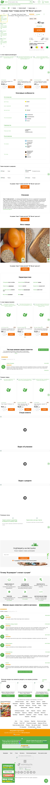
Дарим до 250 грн (42, 723)
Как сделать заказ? (36, 725)
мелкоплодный (27, 289)
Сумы (44, 705)
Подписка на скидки (31, 723)
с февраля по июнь (28, 131)
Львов (33, 703)
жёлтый (27, 101)
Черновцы (15, 714)
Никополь (28, 705)
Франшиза (5, 753)
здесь (16, 353)
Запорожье (15, 703)
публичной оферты (7, 209)
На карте (45, 742)
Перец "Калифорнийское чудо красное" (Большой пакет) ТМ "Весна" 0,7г (24, 82)
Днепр (43, 701)
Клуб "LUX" (22, 723)
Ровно (39, 705)
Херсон (28, 703)
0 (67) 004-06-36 (15, 743)
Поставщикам (23, 727)
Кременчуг (28, 714)
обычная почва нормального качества (30, 152)
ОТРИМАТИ (8, 775)
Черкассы (22, 703)
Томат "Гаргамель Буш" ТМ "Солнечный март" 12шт (23, 404)
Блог (16, 721)
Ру (33, 2)
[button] (48, 72)
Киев (27, 701)
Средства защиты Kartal (18, 725)
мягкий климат (30, 140)
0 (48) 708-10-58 (6, 743)
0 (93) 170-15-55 (14, 741)
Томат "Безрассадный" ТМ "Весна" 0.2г (6, 82)
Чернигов (31, 707)
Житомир (37, 707)
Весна (22, 294)
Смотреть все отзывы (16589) (25, 671)
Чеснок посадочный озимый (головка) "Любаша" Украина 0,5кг (40, 82)
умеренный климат (29, 146)
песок (28, 154)
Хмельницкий (24, 707)
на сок (28, 120)
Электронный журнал (31, 753)
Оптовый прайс (31, 727)
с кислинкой (10, 294)
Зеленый (28, 110)
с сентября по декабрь (27, 130)
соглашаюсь (17, 560)
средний (26, 105)
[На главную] (2, 2)
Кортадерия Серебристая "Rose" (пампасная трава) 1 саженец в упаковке (8, 329)
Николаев (21, 705)
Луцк (16, 705)
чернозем (29, 156)
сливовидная (11, 286)
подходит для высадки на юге (29, 143)
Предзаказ (45, 725)
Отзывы (16, 723)
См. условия (9, 600)
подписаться (23, 558)
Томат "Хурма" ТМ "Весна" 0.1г (7, 404)
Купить (39, 30)
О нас (21, 721)
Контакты (27, 721)
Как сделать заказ (42, 753)
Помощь (28, 725)
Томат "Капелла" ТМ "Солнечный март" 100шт (25, 329)
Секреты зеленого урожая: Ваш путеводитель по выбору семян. (9, 520)
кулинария (29, 118)
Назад (3, 8)
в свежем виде (30, 114)
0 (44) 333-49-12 (6, 741)
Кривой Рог (45, 703)
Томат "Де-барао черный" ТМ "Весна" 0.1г (40, 404)
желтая (39, 282)
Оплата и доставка (41, 721)
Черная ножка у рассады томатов (34, 520)
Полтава (34, 705)
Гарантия (33, 721)
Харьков (33, 701)
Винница (39, 703)
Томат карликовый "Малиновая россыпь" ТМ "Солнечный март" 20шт (41, 329)
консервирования (30, 116)
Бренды (39, 727)
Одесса (38, 701)
